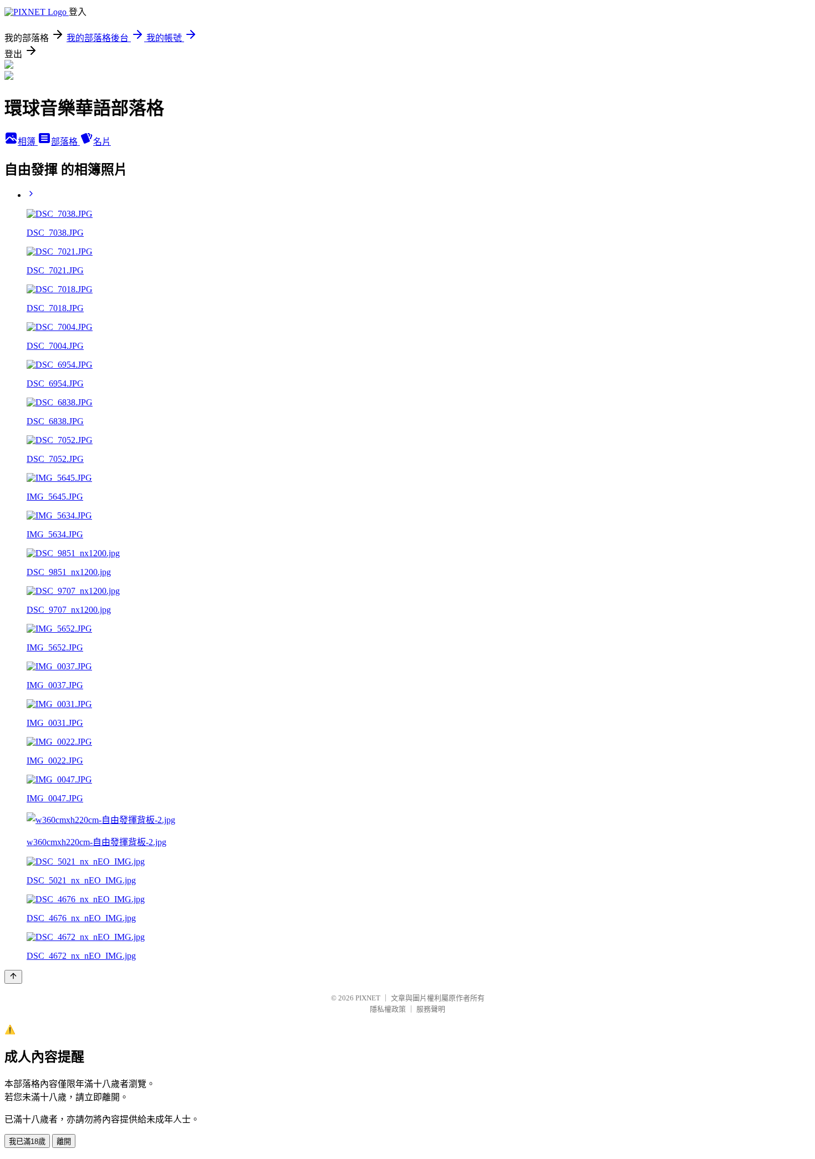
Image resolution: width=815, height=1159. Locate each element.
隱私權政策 (388, 1009)
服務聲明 (430, 1009)
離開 (64, 1141)
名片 (102, 141)
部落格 (65, 141)
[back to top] (13, 977)
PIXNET (367, 998)
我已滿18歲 (27, 1141)
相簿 (28, 141)
